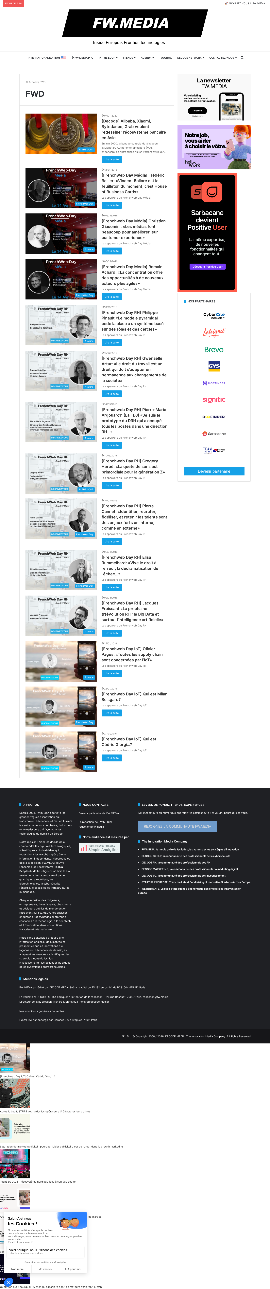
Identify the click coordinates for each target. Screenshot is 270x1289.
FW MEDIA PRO (83, 57)
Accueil (33, 82)
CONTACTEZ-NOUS (221, 57)
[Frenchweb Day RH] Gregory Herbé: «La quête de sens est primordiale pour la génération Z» (133, 466)
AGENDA (146, 57)
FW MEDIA (148, 849)
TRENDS (128, 57)
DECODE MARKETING (155, 869)
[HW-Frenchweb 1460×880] (214, 167)
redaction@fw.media (91, 826)
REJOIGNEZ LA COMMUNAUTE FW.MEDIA (177, 826)
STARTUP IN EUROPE (155, 882)
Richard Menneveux (65, 1001)
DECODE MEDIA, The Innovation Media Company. (195, 1036)
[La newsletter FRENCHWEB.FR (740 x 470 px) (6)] (214, 119)
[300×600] (207, 291)
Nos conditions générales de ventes (41, 1011)
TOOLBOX (165, 57)
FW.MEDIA (43, 812)
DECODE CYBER (151, 856)
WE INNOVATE (150, 888)
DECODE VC (149, 875)
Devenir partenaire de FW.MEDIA (99, 813)
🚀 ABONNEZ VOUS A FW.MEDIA (245, 3)
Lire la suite (112, 159)
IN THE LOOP (107, 57)
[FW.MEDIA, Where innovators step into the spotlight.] (135, 29)
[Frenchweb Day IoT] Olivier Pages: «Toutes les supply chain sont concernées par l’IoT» (132, 654)
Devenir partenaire (214, 471)
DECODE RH (149, 862)
